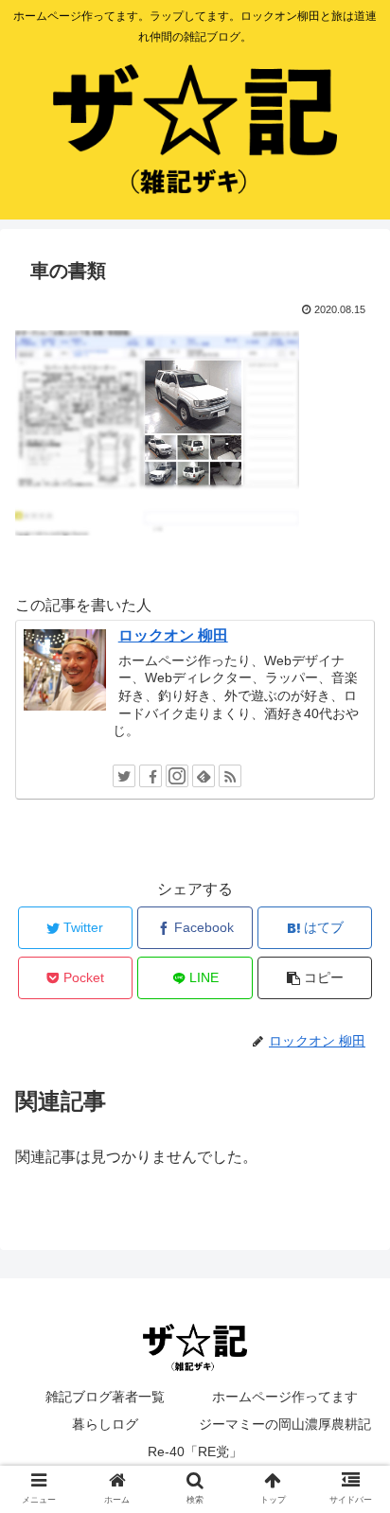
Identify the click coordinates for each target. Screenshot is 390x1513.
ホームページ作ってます (285, 1396)
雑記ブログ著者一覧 (105, 1396)
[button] (350, 1494)
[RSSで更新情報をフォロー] (230, 776)
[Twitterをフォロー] (124, 776)
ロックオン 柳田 (173, 635)
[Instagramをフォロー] (177, 776)
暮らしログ (105, 1424)
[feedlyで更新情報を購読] (203, 776)
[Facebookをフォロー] (150, 776)
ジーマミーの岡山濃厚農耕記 (285, 1424)
